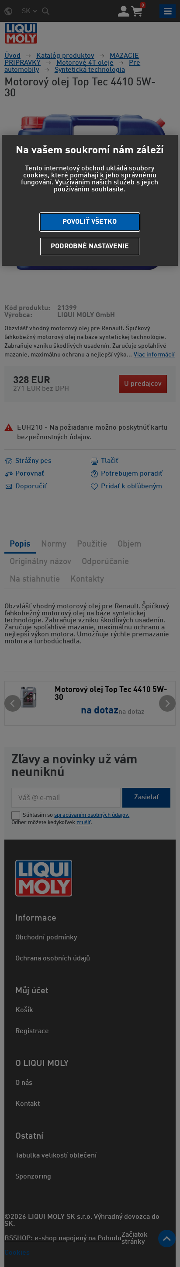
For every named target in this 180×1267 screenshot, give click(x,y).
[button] (89, 222)
